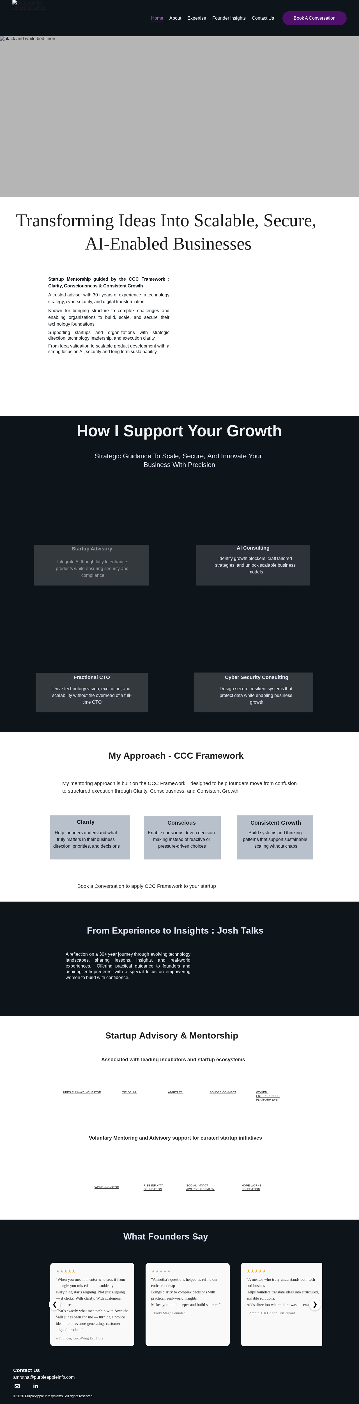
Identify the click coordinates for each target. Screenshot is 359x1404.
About (175, 18)
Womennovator (107, 1187)
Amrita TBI (175, 1092)
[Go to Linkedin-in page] (35, 1386)
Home (157, 18)
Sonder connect (223, 1092)
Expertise (196, 18)
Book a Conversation (100, 886)
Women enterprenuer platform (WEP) (268, 1096)
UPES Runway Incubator (82, 1092)
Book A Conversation (314, 18)
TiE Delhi (129, 1092)
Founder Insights (229, 18)
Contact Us (263, 18)
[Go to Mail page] (17, 1386)
